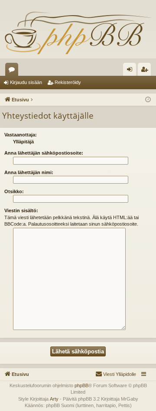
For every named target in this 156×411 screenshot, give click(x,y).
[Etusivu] (78, 32)
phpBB (81, 385)
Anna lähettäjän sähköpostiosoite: (43, 152)
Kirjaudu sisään (26, 82)
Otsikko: (14, 191)
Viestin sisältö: (21, 210)
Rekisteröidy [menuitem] (146, 71)
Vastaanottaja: (20, 134)
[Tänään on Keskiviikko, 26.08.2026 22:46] (148, 100)
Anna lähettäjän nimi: (28, 172)
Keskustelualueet (13, 71)
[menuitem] (115, 374)
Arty (54, 398)
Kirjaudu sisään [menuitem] (131, 71)
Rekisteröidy (68, 82)
